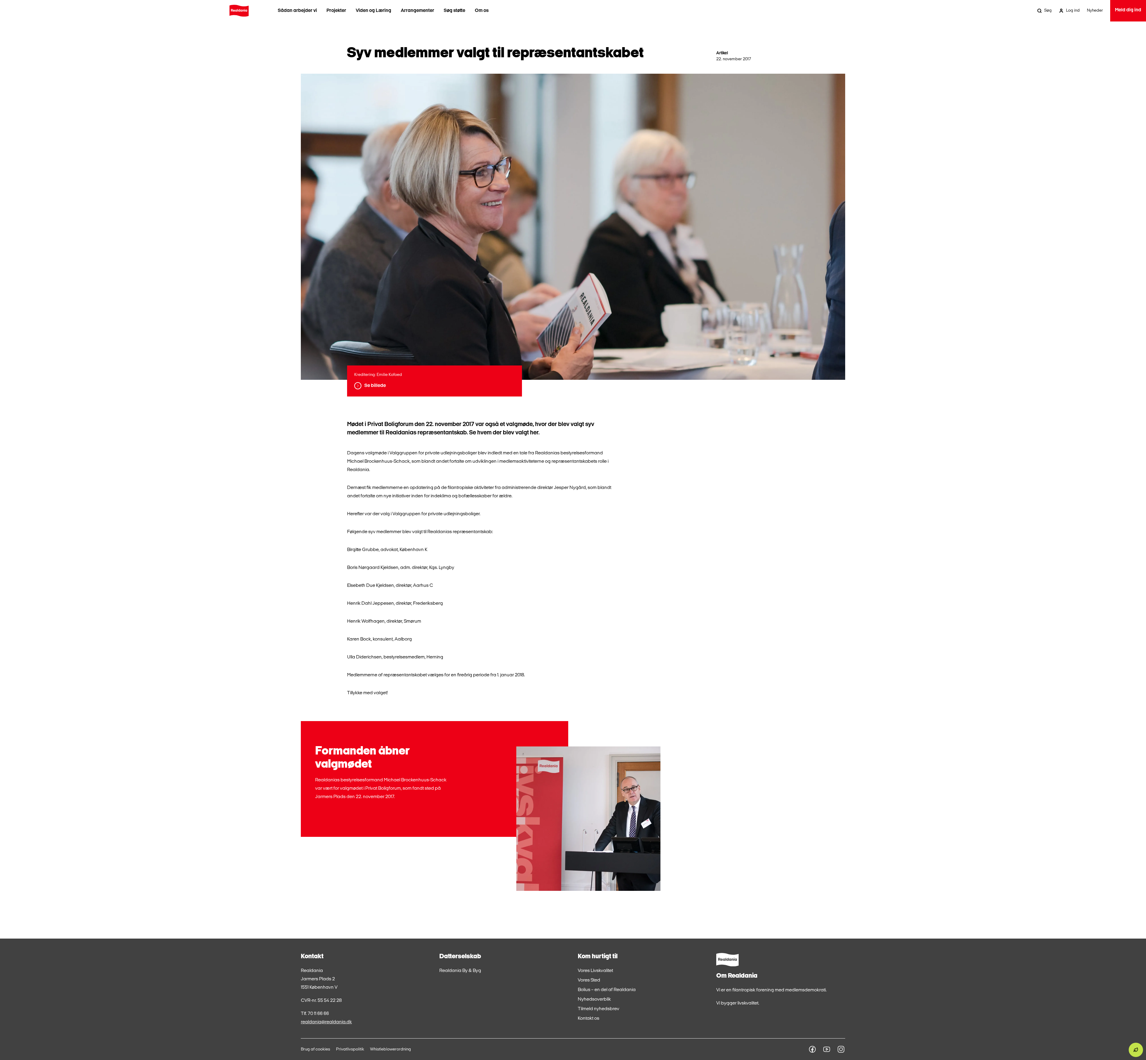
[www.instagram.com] (841, 1049)
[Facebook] (812, 1049)
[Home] (239, 11)
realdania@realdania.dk (326, 1022)
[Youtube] (826, 1049)
